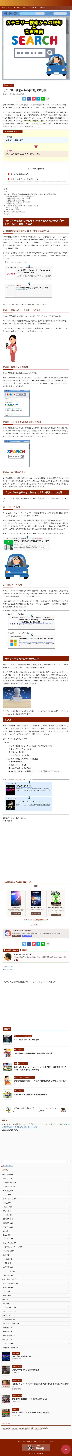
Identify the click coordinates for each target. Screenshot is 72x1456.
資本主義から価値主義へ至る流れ (26, 1040)
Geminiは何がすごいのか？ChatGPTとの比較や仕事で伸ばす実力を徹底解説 (25, 1428)
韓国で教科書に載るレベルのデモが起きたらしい (30, 1399)
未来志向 (42, 7)
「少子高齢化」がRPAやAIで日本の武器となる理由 (33, 1053)
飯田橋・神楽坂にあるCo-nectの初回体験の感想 (30, 1413)
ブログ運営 (32, 7)
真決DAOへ (16, 936)
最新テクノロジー (9, 966)
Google (7, 969)
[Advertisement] (18, 837)
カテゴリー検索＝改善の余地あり (15, 212)
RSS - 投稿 (8, 1165)
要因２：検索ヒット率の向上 (16, 200)
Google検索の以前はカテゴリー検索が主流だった (21, 196)
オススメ (16, 7)
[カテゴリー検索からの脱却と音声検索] (38, 99)
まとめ (7, 214)
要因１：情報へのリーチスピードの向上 (19, 198)
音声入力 (12, 969)
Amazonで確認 (16, 913)
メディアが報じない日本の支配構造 (25, 1370)
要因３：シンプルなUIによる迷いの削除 (19, 202)
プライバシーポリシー (48, 1441)
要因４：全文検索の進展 (15, 204)
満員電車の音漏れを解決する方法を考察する (30, 1094)
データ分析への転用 (13, 210)
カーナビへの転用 (13, 208)
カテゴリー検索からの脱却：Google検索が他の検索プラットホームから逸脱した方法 (30, 194)
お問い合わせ (37, 1441)
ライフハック (6, 7)
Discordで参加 (27, 936)
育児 (24, 7)
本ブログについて (27, 1441)
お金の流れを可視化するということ (25, 1356)
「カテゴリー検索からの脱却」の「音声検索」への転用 (21, 206)
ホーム (19, 1441)
